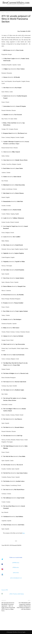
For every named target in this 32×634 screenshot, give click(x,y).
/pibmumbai (16, 572)
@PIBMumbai (15, 562)
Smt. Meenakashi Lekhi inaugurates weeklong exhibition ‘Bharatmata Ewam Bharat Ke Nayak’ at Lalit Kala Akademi (23, 606)
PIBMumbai (16, 567)
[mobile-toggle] (2, 9)
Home (3, 12)
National (8, 12)
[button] (30, 9)
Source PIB (5, 590)
